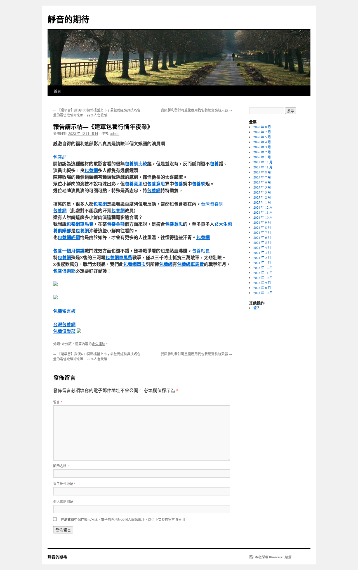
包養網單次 (134, 264)
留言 (57, 401)
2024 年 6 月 (262, 237)
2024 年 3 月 (262, 252)
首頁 (57, 91)
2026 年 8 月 (262, 127)
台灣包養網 (212, 204)
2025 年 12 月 (263, 162)
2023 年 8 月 (262, 287)
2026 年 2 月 (262, 152)
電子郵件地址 (64, 483)
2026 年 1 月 (262, 157)
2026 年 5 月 (262, 137)
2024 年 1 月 (262, 262)
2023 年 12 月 (263, 267)
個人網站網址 (63, 501)
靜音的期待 (69, 19)
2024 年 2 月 (262, 257)
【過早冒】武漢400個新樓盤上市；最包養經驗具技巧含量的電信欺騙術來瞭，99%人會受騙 (96, 112)
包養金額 (116, 224)
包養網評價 (69, 237)
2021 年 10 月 (263, 292)
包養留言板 (64, 311)
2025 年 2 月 (262, 197)
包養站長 (201, 251)
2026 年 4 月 (262, 142)
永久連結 (98, 343)
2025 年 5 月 (262, 187)
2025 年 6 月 (262, 182)
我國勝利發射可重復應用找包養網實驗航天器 (196, 110)
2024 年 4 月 (262, 247)
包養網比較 (136, 163)
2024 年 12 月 (263, 207)
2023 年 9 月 (262, 282)
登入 (256, 308)
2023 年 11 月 (263, 272)
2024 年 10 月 (263, 217)
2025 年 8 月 (262, 172)
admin (114, 133)
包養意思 (134, 183)
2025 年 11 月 (263, 167)
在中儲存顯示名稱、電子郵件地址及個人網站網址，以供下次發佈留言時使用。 (124, 519)
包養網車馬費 (80, 224)
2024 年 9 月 (262, 222)
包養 (214, 163)
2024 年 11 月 (263, 212)
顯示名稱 (61, 465)
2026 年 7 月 (262, 132)
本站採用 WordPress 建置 (273, 557)
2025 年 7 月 (262, 177)
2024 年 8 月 (262, 227)
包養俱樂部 (64, 271)
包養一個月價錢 (68, 250)
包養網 (60, 157)
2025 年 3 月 (262, 192)
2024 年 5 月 (262, 242)
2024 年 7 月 (262, 232)
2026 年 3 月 (262, 147)
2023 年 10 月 (263, 277)
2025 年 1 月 (262, 202)
